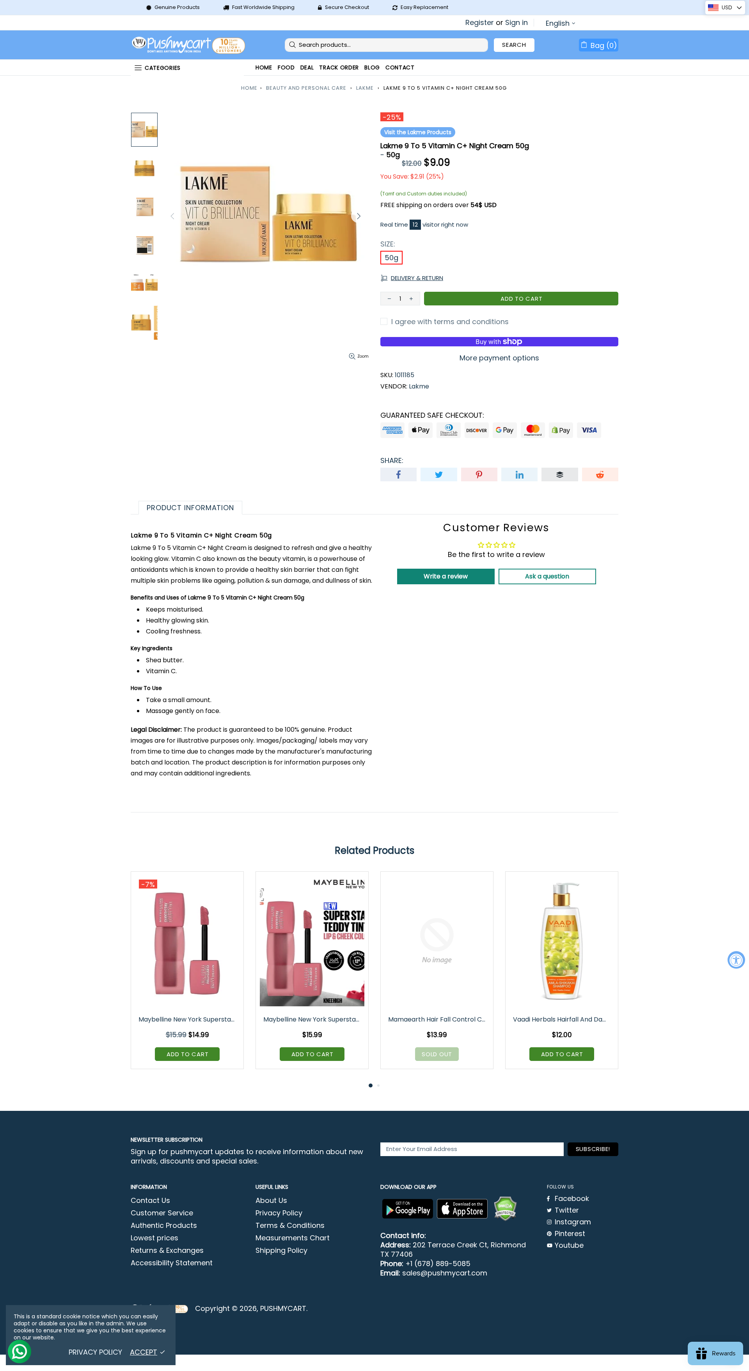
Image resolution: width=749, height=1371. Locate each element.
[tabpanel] (187, 976)
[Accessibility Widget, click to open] (736, 959)
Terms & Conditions (290, 1225)
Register (479, 22)
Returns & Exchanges (167, 1250)
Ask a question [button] (547, 576)
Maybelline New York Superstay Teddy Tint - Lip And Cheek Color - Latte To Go (312, 1019)
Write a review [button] (446, 576)
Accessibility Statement (172, 1263)
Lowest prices (154, 1238)
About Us (271, 1200)
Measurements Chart (293, 1238)
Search (514, 45)
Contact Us (150, 1200)
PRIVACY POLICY (95, 1352)
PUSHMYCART (189, 45)
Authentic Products (164, 1225)
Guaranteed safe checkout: (432, 415)
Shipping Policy (281, 1250)
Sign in (516, 22)
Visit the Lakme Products (417, 132)
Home (249, 88)
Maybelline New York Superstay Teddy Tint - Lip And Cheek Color (187, 1019)
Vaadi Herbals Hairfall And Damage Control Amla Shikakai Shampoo (562, 1019)
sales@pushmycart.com (444, 1273)
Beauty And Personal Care (306, 88)
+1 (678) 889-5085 (437, 1263)
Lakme (365, 88)
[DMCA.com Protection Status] (505, 1208)
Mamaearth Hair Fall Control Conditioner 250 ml (437, 1019)
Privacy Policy (279, 1213)
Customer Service (162, 1213)
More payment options (499, 358)
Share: (391, 460)
